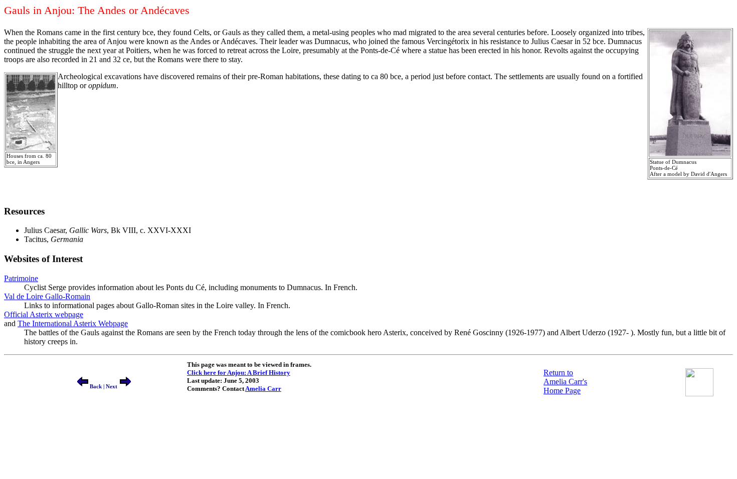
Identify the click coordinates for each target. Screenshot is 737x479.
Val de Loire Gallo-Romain (47, 296)
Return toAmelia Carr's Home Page (565, 381)
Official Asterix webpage (43, 314)
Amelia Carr (263, 388)
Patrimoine (21, 278)
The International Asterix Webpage (73, 323)
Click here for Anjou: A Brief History (238, 372)
